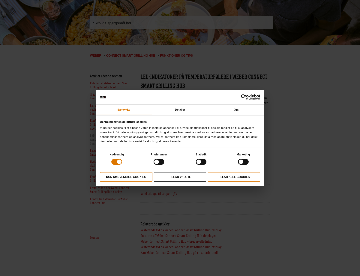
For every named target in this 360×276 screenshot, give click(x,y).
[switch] (159, 162)
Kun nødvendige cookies (126, 176)
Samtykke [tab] (123, 109)
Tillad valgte (180, 176)
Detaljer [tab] (180, 109)
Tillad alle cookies (234, 176)
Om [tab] (236, 109)
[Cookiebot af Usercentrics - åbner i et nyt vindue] (243, 97)
